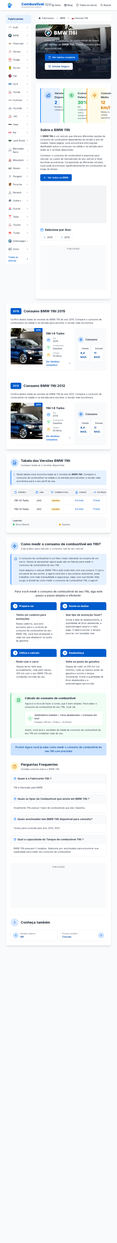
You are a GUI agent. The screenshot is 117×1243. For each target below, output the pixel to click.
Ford (15, 84)
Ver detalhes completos (52, 363)
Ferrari (16, 67)
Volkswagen (19, 241)
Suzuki (16, 208)
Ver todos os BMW (58, 177)
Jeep (15, 124)
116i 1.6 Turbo (55, 333)
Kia (14, 132)
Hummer (17, 100)
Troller (16, 232)
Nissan (16, 168)
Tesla (16, 216)
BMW (16, 35)
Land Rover (19, 140)
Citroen (17, 51)
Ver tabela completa (63, 57)
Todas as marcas (13, 259)
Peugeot (17, 176)
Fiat (15, 75)
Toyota (16, 224)
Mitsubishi (18, 160)
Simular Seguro (60, 66)
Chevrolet (18, 43)
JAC (15, 116)
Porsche (17, 184)
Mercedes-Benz (19, 150)
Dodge (16, 59)
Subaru (17, 200)
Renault (17, 192)
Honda (16, 92)
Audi (15, 27)
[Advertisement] (73, 204)
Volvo (16, 249)
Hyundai (17, 108)
